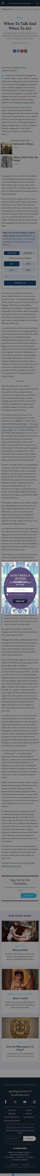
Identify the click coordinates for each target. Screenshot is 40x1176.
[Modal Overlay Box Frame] (20, 588)
